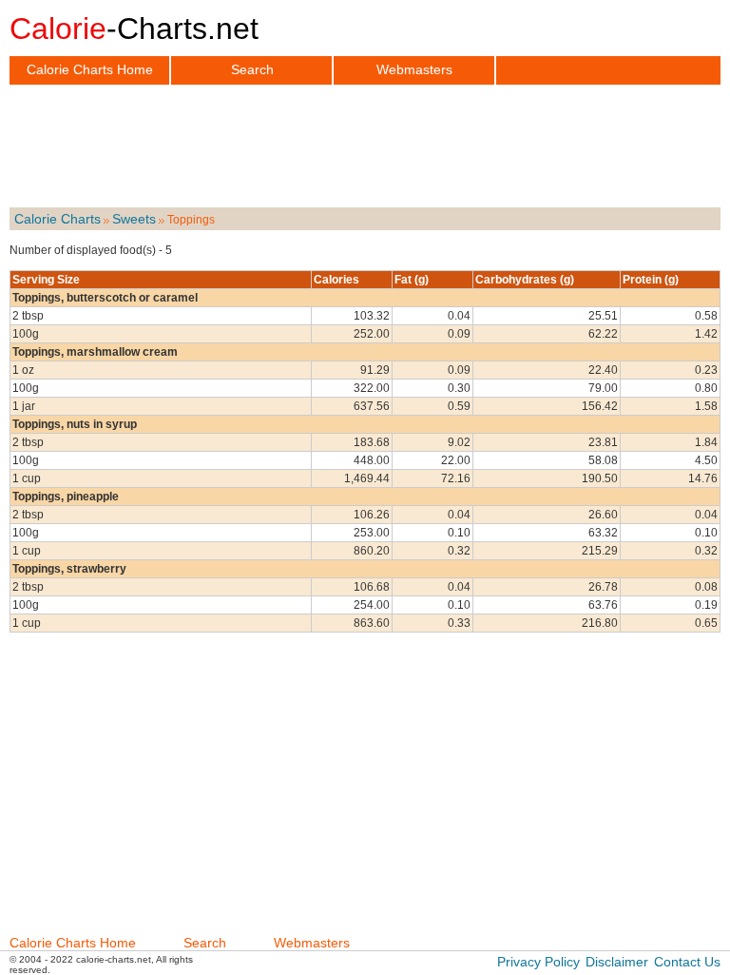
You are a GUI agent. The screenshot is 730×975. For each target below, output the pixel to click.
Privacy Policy (538, 961)
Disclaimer (617, 961)
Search (252, 69)
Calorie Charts (57, 218)
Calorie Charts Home (90, 69)
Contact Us (687, 961)
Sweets (134, 218)
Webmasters (414, 69)
